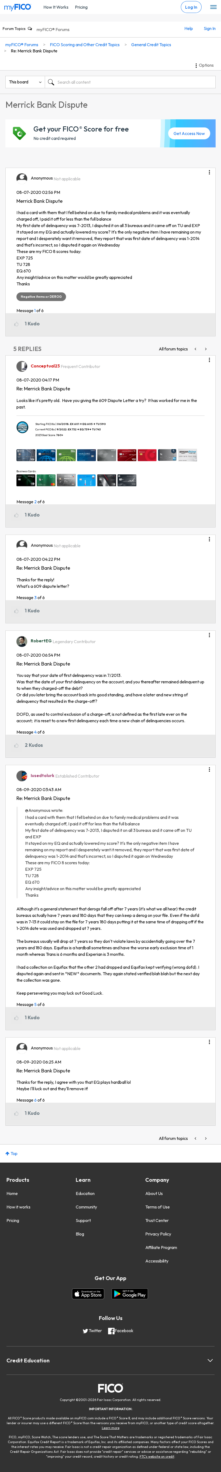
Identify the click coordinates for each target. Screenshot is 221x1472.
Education (85, 1193)
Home (12, 1193)
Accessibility (156, 1261)
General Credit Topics (151, 44)
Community (86, 1207)
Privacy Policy (158, 1234)
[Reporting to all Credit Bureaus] (196, 349)
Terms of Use (157, 1207)
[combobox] (130, 82)
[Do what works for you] (205, 349)
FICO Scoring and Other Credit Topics (85, 44)
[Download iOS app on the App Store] (88, 1293)
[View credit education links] (210, 1360)
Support (83, 1220)
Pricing (81, 7)
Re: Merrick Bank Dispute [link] (34, 50)
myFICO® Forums (53, 29)
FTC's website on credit (157, 1456)
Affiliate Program (161, 1247)
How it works (18, 1207)
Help (188, 28)
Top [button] (14, 1153)
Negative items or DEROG (41, 297)
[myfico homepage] (18, 6)
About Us (154, 1193)
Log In (191, 7)
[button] (209, 170)
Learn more (110, 1428)
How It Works (55, 7)
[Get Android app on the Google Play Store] (129, 1293)
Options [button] (206, 65)
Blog (80, 1234)
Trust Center (157, 1220)
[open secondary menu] (213, 7)
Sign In (210, 28)
